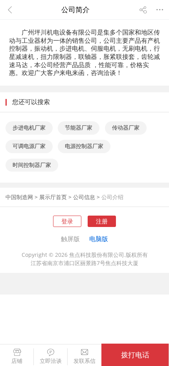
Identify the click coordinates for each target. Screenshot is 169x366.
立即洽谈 (51, 361)
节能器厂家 (78, 127)
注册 (102, 221)
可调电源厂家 (29, 146)
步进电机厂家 (29, 127)
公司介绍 (112, 197)
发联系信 (84, 361)
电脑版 (98, 238)
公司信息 (84, 197)
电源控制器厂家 (84, 146)
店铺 (16, 361)
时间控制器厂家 (32, 164)
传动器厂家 (126, 127)
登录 (67, 221)
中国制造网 (19, 197)
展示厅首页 (53, 197)
